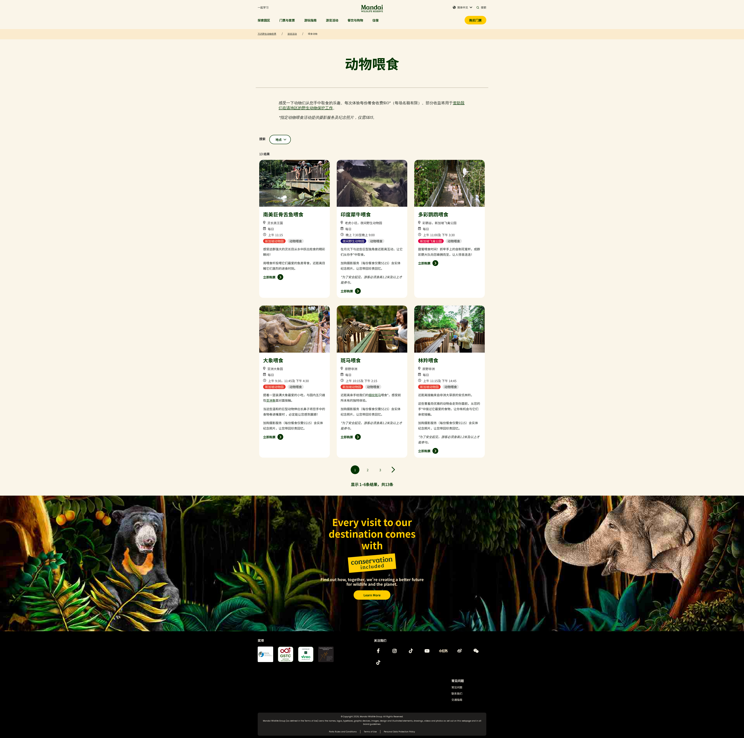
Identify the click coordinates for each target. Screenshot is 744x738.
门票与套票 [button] (287, 20)
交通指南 (456, 700)
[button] (462, 7)
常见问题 (456, 687)
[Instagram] (394, 651)
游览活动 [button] (332, 20)
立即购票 (269, 277)
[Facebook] (378, 651)
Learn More (372, 595)
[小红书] (443, 651)
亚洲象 (271, 400)
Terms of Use (311, 720)
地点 (279, 139)
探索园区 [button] (264, 20)
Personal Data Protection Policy (399, 731)
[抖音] (378, 662)
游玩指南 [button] (310, 20)
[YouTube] (427, 651)
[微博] (459, 651)
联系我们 (456, 693)
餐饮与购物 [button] (355, 20)
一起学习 (263, 7)
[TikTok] (410, 651)
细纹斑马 (375, 395)
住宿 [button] (375, 20)
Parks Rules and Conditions (343, 731)
